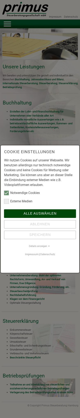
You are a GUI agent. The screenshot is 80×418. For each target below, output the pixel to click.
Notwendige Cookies (25, 193)
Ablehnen (40, 224)
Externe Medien (21, 201)
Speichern (40, 235)
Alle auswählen (40, 213)
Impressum (31, 254)
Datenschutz (47, 254)
